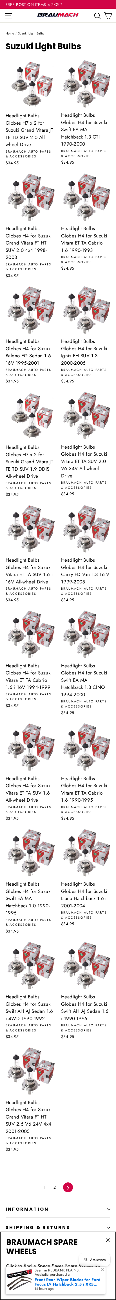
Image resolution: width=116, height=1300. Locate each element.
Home (10, 33)
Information (27, 1209)
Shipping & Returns (38, 1227)
